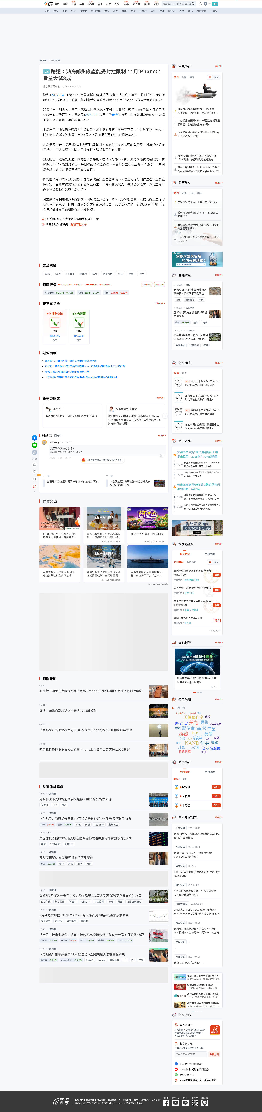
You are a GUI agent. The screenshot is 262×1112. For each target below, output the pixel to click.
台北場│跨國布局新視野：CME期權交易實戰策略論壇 (202, 383)
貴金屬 (188, 623)
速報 (106, 10)
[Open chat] (34, 486)
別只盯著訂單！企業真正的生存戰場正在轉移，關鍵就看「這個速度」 (60, 535)
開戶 (216, 620)
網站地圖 (145, 1099)
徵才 (136, 1099)
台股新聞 (55, 60)
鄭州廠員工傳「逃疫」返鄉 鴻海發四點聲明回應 (71, 361)
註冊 (215, 3)
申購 (216, 575)
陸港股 (91, 4)
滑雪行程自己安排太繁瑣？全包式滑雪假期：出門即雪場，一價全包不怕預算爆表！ (104, 573)
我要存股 (159, 284)
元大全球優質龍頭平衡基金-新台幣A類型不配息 (192, 572)
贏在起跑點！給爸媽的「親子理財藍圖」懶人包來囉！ (86, 284)
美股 (81, 4)
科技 (73, 10)
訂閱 (156, 4)
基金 (100, 4)
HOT (188, 381)
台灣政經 (190, 330)
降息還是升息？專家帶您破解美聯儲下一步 (72, 219)
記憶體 (186, 787)
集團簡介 (90, 1099)
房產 (153, 10)
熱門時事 (95, 10)
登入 (210, 3)
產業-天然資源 (191, 609)
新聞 (65, 4)
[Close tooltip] (60, 486)
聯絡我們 (127, 1099)
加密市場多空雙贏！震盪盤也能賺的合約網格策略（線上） (202, 426)
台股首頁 (147, 284)
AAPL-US (91, 114)
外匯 (108, 4)
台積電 (186, 796)
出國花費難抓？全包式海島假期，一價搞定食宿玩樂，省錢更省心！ (104, 535)
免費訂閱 (214, 1054)
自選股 (213, 10)
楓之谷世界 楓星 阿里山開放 (147, 533)
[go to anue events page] (200, 4)
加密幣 (126, 4)
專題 (181, 10)
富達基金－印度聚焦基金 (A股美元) (193, 587)
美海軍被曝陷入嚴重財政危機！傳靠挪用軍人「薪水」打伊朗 (148, 573)
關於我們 (79, 1099)
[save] (34, 479)
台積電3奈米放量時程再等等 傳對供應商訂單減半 (73, 481)
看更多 (160, 398)
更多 (216, 77)
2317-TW (57, 94)
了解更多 (159, 303)
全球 (116, 4)
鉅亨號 (147, 4)
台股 (73, 4)
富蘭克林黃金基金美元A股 (188, 618)
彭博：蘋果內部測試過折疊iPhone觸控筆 (67, 371)
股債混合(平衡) (192, 579)
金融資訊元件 (114, 1099)
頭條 (47, 10)
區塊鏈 (143, 10)
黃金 (115, 114)
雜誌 (190, 10)
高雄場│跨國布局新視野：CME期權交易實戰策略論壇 (202, 412)
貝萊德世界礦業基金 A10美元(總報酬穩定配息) (192, 603)
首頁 (57, 4)
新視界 (171, 10)
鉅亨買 (136, 4)
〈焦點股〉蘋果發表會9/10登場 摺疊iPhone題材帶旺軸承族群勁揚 (81, 377)
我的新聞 (201, 10)
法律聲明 (156, 1099)
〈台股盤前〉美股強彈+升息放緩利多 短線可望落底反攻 (130, 483)
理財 (162, 10)
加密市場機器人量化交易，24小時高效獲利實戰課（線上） (202, 397)
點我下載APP (78, 224)
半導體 (186, 805)
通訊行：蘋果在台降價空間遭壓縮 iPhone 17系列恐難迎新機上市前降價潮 (85, 366)
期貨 (133, 10)
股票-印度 (189, 592)
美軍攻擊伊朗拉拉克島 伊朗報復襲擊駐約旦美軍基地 (59, 573)
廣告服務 (101, 1099)
